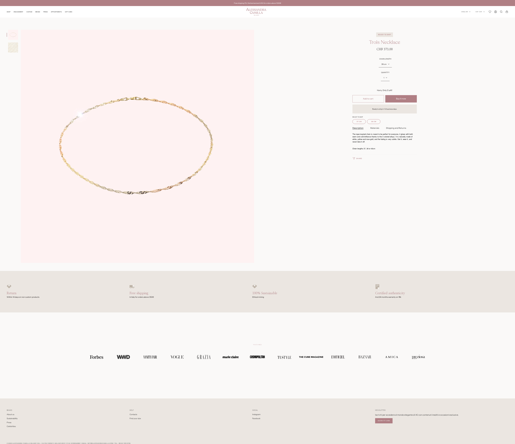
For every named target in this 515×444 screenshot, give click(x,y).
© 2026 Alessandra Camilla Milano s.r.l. (24, 443)
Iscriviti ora (384, 421)
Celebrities (11, 426)
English (464, 11)
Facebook (256, 418)
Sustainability (12, 418)
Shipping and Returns (396, 128)
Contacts (133, 414)
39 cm (384, 64)
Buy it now (401, 98)
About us (10, 414)
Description (357, 128)
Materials (374, 128)
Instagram (256, 414)
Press (9, 422)
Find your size (135, 418)
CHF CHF (479, 11)
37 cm (359, 121)
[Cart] (507, 12)
